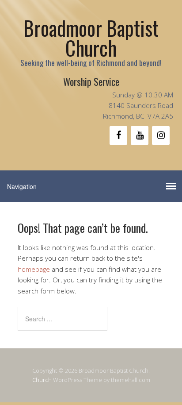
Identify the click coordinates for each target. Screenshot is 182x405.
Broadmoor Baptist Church (91, 37)
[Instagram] (161, 135)
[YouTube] (139, 135)
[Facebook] (118, 135)
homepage (34, 269)
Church (42, 380)
